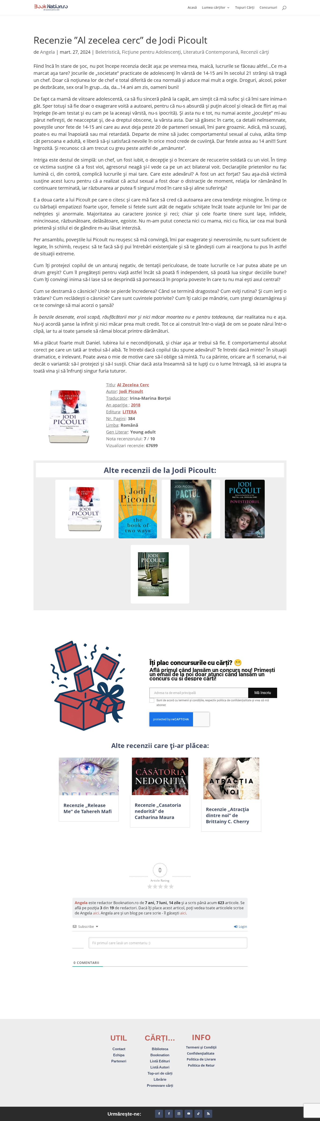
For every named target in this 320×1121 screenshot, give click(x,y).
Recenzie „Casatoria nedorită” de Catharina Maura (158, 811)
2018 (135, 405)
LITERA (130, 412)
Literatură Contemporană (210, 52)
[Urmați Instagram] (179, 1114)
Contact (118, 1049)
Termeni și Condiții (201, 1047)
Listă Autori (159, 1067)
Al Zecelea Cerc (133, 385)
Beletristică (107, 52)
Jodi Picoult (131, 391)
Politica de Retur (201, 1065)
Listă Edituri (160, 1061)
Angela (47, 52)
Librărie (160, 1079)
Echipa (118, 1055)
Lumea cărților (213, 8)
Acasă (192, 8)
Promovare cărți (160, 1085)
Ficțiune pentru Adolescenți (151, 52)
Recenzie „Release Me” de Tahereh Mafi (87, 808)
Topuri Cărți (244, 8)
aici (96, 913)
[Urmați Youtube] (189, 1114)
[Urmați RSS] (208, 1114)
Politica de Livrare (201, 1059)
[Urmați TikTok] (198, 1114)
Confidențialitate (201, 1053)
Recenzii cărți (255, 52)
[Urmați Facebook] (159, 1114)
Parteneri (118, 1061)
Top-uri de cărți (160, 1073)
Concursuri (268, 8)
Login (242, 926)
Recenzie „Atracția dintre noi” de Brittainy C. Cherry (227, 815)
